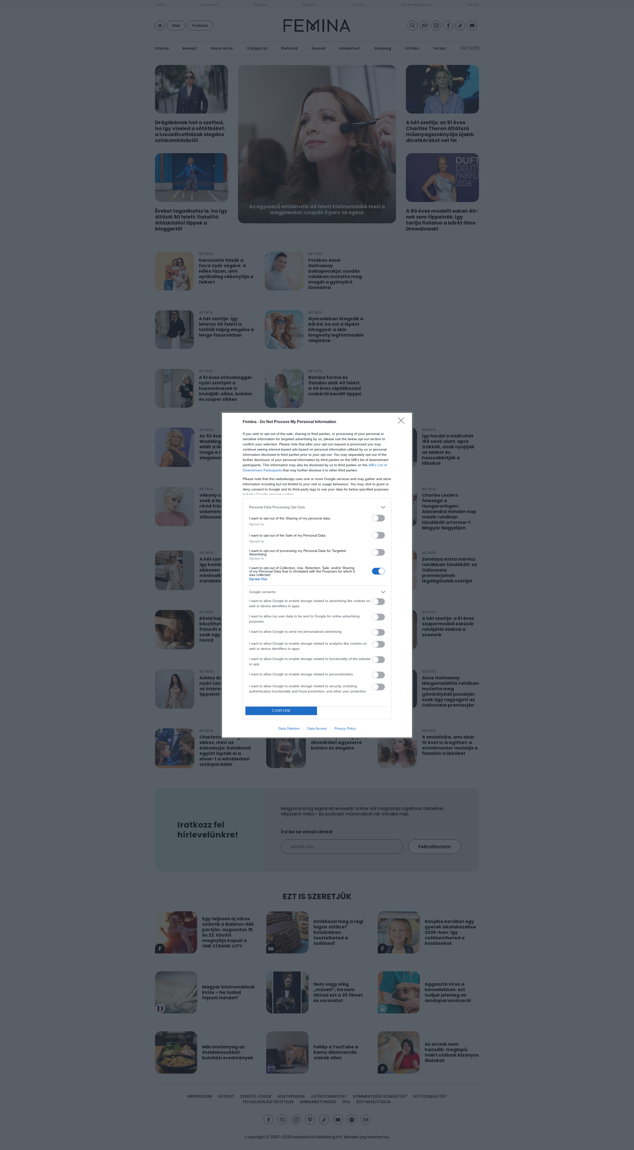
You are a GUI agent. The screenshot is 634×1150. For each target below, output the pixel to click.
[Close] (402, 422)
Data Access (317, 728)
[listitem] (317, 507)
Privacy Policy (345, 728)
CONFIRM (281, 711)
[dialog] (317, 575)
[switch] (378, 518)
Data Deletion (289, 728)
